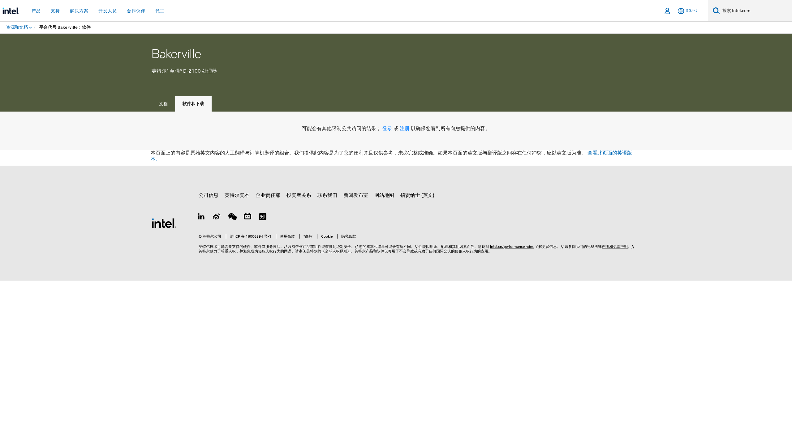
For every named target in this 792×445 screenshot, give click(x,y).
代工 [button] (160, 11)
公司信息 (208, 195)
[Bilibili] (247, 217)
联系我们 (327, 195)
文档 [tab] (163, 104)
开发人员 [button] (107, 11)
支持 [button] (55, 11)
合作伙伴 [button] (136, 11)
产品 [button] (36, 11)
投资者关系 (298, 195)
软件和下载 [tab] (193, 104)
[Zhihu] (262, 217)
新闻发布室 (355, 195)
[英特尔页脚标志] (164, 223)
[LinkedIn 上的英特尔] (201, 217)
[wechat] (232, 217)
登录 (387, 128)
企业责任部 (268, 195)
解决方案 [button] (79, 11)
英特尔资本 (237, 195)
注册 (405, 128)
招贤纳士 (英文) (417, 195)
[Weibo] (217, 217)
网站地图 (384, 195)
